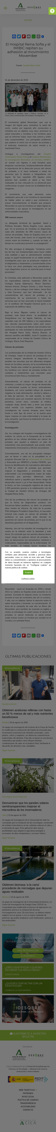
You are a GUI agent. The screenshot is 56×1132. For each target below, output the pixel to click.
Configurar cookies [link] (28, 578)
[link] (52, 11)
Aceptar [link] (28, 572)
